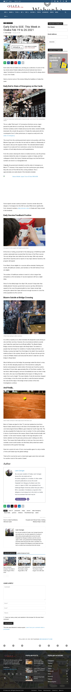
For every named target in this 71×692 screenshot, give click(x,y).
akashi (37, 512)
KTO (5, 16)
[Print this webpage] (22, 62)
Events (52, 12)
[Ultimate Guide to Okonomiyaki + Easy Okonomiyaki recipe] (29, 661)
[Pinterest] (60, 1)
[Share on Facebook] (8, 62)
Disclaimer (34, 690)
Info (5, 12)
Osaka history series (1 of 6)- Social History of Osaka (39, 670)
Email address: (52, 34)
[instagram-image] (4, 645)
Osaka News (9, 23)
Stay (26, 12)
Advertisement (46, 690)
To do (16, 12)
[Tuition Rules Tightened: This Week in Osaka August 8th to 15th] (24, 561)
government (17, 510)
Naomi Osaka (7, 512)
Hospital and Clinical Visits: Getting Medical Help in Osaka (35, 521)
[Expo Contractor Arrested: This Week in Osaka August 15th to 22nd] (9, 561)
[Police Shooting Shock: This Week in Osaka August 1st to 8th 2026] (39, 561)
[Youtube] (66, 1)
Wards (11, 12)
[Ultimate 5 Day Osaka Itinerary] (29, 678)
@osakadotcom (45, 639)
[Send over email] (4, 62)
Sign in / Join (18, 1)
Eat (22, 12)
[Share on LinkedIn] (19, 62)
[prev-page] (4, 576)
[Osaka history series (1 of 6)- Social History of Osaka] (29, 670)
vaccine (28, 510)
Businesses (45, 12)
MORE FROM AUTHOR (23, 553)
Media (56, 12)
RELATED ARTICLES (10, 553)
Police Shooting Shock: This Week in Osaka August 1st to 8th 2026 (38, 569)
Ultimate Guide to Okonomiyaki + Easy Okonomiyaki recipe (39, 662)
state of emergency (9, 135)
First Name (51, 27)
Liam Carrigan (8, 32)
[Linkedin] (57, 1)
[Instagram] (55, 1)
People (39, 12)
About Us (61, 690)
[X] (63, 1)
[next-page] (7, 576)
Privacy (40, 690)
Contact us (54, 690)
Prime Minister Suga (29, 512)
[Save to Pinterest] (15, 62)
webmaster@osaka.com (10, 669)
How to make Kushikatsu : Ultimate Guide (10, 521)
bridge (23, 510)
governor (14, 512)
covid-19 (11, 510)
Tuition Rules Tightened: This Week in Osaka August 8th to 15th (24, 569)
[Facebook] (52, 1)
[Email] (28, 499)
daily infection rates (23, 208)
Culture (32, 12)
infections (20, 512)
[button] (65, 12)
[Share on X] (12, 62)
